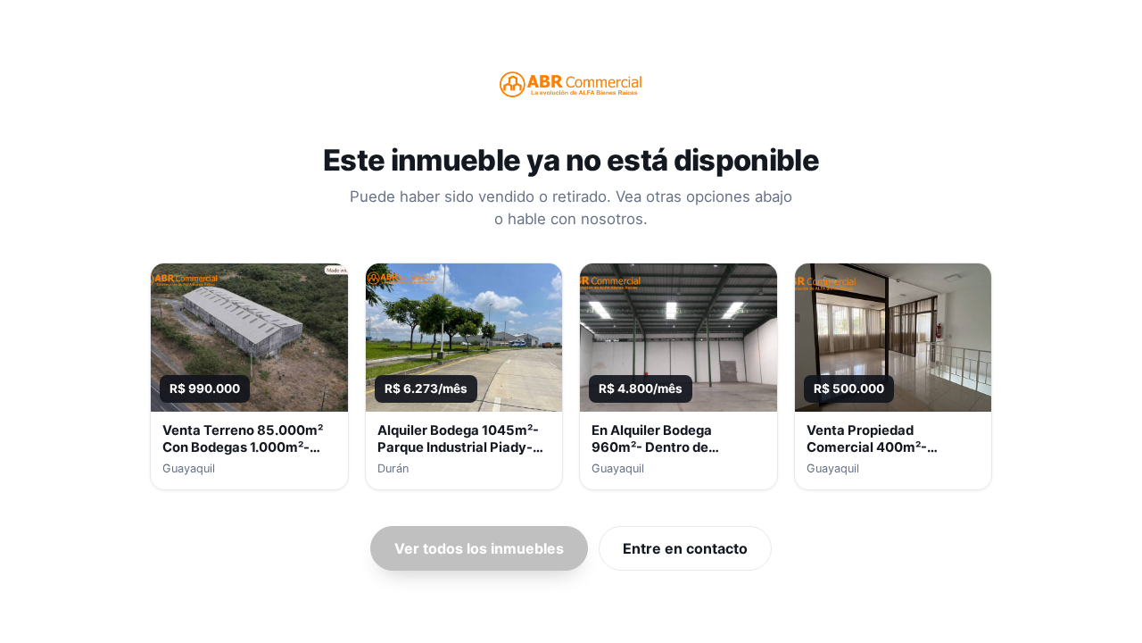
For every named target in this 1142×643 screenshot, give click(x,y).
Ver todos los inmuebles (479, 548)
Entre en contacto (685, 548)
